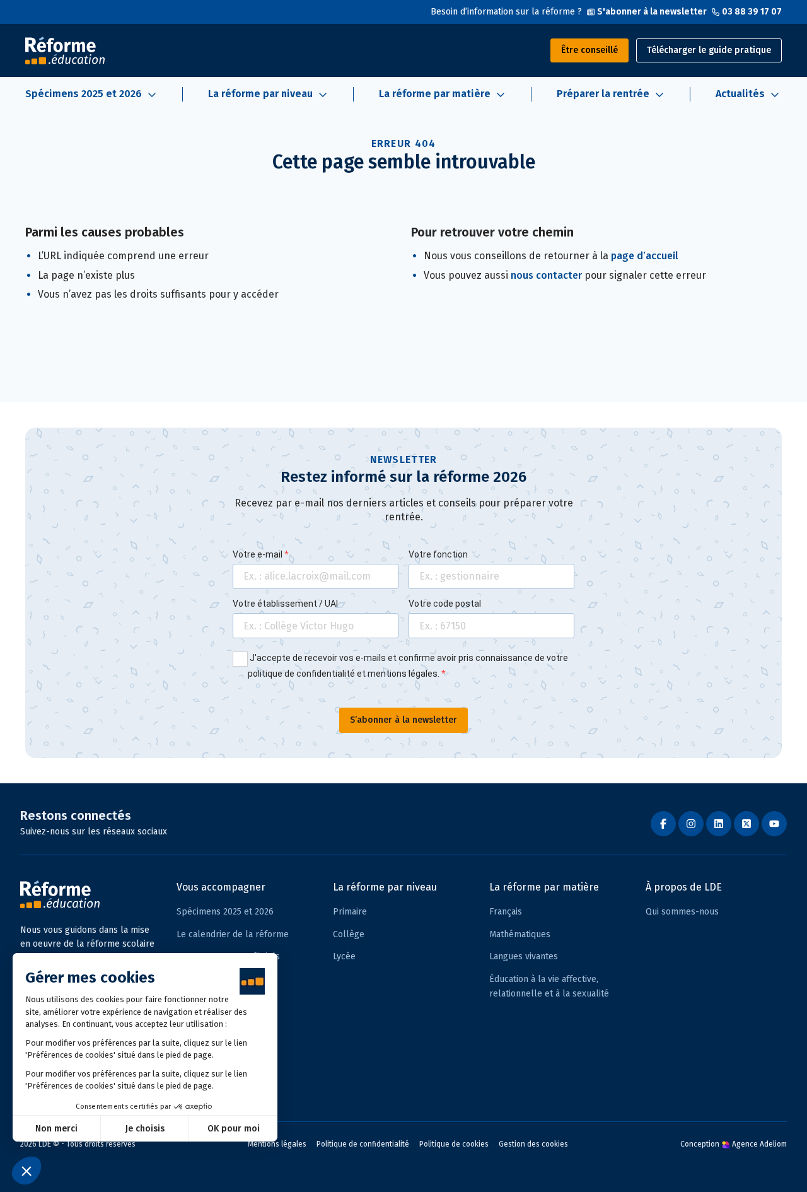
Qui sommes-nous (682, 911)
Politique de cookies (454, 1144)
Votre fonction (438, 554)
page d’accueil (644, 256)
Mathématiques (519, 934)
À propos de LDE (684, 887)
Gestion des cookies (533, 1144)
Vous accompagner (221, 887)
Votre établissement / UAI (285, 604)
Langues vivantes (523, 956)
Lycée (344, 956)
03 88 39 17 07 (752, 11)
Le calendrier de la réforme (233, 934)
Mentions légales (277, 1144)
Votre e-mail (258, 554)
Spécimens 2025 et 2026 (225, 911)
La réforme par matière (544, 887)
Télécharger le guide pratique (709, 50)
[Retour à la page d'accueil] (65, 50)
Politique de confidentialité (362, 1144)
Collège (348, 934)
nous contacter (546, 275)
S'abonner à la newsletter (652, 11)
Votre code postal (445, 604)
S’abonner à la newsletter (403, 720)
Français (505, 911)
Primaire (350, 911)
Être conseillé (589, 50)
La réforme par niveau (385, 887)
